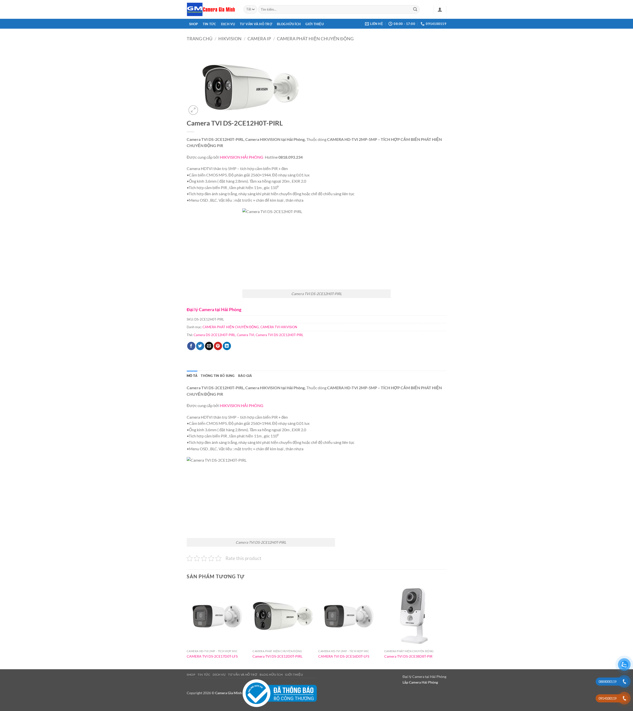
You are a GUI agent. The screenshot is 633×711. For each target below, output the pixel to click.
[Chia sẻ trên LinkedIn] (227, 346)
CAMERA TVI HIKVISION (278, 327)
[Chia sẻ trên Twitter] (200, 346)
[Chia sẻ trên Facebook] (191, 346)
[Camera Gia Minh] (211, 9)
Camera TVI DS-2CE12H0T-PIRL (279, 335)
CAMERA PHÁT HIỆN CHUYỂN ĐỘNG (315, 38)
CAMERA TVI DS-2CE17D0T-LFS (212, 656)
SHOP (193, 24)
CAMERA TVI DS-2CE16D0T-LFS (343, 656)
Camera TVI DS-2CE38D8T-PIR (408, 656)
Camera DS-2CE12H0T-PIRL (214, 335)
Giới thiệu (314, 24)
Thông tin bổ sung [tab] (217, 376)
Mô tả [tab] (192, 376)
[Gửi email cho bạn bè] (209, 346)
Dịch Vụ (228, 24)
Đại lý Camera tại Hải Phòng (214, 309)
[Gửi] (415, 9)
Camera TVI (245, 335)
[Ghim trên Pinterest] (218, 346)
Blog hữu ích (289, 24)
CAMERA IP (259, 38)
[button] (439, 9)
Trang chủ (199, 38)
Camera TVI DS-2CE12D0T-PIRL (277, 656)
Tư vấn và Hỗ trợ (256, 24)
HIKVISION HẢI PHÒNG (242, 157)
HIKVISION (230, 38)
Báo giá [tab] (245, 376)
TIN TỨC (209, 24)
